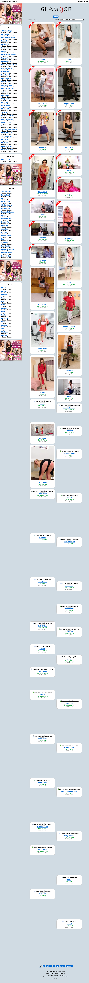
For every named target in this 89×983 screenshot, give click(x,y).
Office (3, 311)
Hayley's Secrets (6, 58)
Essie (69, 170)
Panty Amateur (6, 99)
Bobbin (69, 498)
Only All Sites (5, 159)
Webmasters (49, 973)
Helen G (42, 393)
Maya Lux (69, 703)
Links (56, 973)
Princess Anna (69, 453)
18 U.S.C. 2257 (51, 971)
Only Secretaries (6, 85)
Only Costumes (6, 78)
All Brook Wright (6, 31)
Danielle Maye (69, 631)
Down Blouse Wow (7, 48)
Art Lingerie (5, 34)
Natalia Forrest (69, 542)
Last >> (69, 966)
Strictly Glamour (6, 133)
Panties (3, 315)
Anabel (69, 924)
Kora (69, 282)
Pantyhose (4, 318)
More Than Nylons (7, 75)
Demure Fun (5, 44)
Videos (9, 32)
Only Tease (5, 95)
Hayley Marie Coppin (8, 249)
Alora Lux (42, 237)
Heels (3, 304)
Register (80, 1)
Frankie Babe (5, 201)
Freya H (42, 59)
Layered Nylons (6, 68)
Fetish (3, 301)
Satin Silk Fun (5, 112)
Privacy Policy (60, 971)
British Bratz (5, 41)
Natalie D (69, 371)
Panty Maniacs (6, 105)
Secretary (4, 325)
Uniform (4, 335)
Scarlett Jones (69, 747)
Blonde (3, 288)
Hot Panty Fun (6, 61)
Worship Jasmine (7, 150)
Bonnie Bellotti (6, 256)
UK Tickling (5, 139)
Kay (69, 59)
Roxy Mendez (69, 836)
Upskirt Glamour (6, 146)
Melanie (42, 694)
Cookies (49, 975)
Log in (86, 1)
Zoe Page (4, 242)
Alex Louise (42, 850)
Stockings (4, 332)
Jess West (4, 229)
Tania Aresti (42, 783)
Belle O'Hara (42, 626)
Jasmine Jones (6, 191)
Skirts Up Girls (6, 122)
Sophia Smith (69, 104)
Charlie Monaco (69, 408)
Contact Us (62, 973)
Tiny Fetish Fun (6, 136)
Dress (3, 298)
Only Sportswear (6, 92)
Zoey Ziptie (69, 238)
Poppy (42, 215)
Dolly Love (42, 894)
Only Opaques (6, 82)
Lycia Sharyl (5, 71)
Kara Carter (42, 738)
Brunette (4, 294)
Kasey (69, 194)
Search (15, 1)
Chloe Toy (4, 225)
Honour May (42, 304)
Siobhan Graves (69, 326)
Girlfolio (3, 51)
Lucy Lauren (42, 482)
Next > (62, 966)
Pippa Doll (42, 148)
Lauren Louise (6, 218)
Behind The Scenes (7, 212)
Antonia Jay (42, 104)
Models (9, 1)
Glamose (3, 1)
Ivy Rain (4, 232)
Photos (4, 32)
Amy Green (69, 148)
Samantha (42, 438)
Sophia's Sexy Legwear (9, 129)
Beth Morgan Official (8, 37)
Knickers (4, 308)
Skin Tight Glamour (7, 119)
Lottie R (42, 649)
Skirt (2, 328)
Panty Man (4, 102)
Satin (3, 321)
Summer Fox (42, 192)
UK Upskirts (5, 143)
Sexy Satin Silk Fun (7, 116)
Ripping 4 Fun (6, 109)
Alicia (69, 397)
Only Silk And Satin (7, 88)
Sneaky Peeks (6, 126)
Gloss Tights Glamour (8, 54)
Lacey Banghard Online (9, 65)
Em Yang (42, 260)
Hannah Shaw (69, 609)
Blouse (3, 291)
